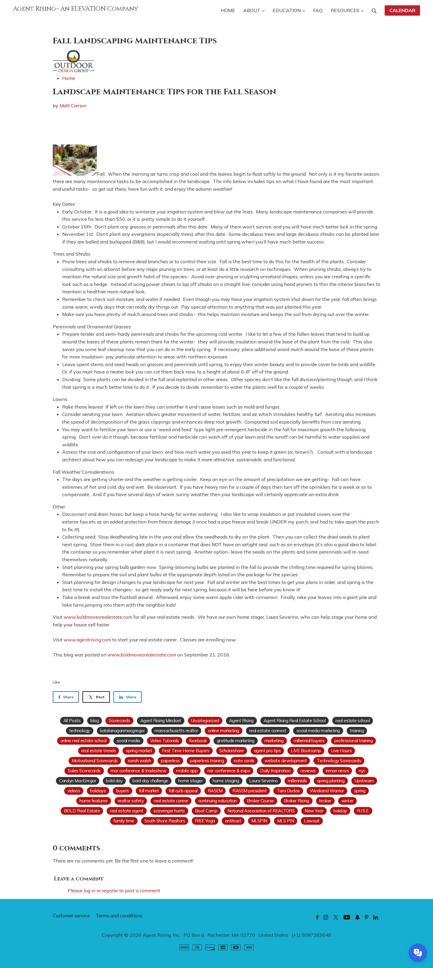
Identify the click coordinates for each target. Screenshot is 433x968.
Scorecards (119, 720)
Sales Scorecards (84, 770)
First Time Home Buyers (185, 750)
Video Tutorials (164, 740)
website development (286, 760)
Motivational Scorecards (95, 760)
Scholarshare (231, 750)
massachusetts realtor (176, 730)
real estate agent (126, 811)
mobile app (186, 770)
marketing (274, 740)
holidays (98, 791)
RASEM (215, 791)
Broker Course (260, 801)
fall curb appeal (183, 791)
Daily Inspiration (275, 770)
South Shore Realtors (164, 821)
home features (94, 801)
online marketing (223, 730)
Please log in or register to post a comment (114, 890)
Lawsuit (312, 821)
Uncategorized (205, 720)
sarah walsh (139, 760)
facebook (198, 740)
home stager (190, 780)
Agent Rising (241, 720)
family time (123, 821)
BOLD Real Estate (82, 811)
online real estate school (83, 740)
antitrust (233, 821)
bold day (114, 780)
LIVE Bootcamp (306, 750)
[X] (335, 917)
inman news (337, 770)
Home (68, 78)
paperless (170, 760)
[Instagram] (325, 917)
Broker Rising (296, 801)
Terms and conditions (119, 915)
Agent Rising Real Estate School (294, 720)
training (357, 730)
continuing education (217, 801)
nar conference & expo (228, 770)
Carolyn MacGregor (77, 780)
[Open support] (418, 953)
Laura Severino (263, 780)
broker (325, 801)
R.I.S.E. (363, 811)
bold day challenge (150, 780)
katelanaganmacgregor (122, 730)
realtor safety (131, 801)
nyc (362, 770)
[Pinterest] (366, 917)
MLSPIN (259, 821)
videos (73, 791)
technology (79, 730)
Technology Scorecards (339, 760)
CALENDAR (402, 10)
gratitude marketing (235, 740)
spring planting (331, 780)
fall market (149, 791)
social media (128, 740)
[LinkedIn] (375, 917)
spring (360, 791)
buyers (122, 791)
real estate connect (267, 730)
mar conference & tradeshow (138, 770)
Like (56, 682)
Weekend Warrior (327, 791)
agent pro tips (267, 750)
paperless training (207, 760)
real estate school (353, 720)
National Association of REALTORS (261, 811)
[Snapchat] (357, 917)
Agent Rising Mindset (160, 720)
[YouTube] (347, 917)
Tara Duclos (288, 791)
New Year (314, 811)
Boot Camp (206, 811)
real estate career (171, 801)
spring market (139, 750)
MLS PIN (285, 821)
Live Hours (341, 750)
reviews (308, 770)
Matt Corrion (73, 105)
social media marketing (318, 730)
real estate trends (98, 750)
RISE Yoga (205, 821)
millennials (297, 780)
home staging (226, 780)
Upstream (364, 780)
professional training (353, 740)
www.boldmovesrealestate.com (98, 617)
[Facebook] (317, 917)
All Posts (72, 720)
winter (347, 801)
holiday (340, 811)
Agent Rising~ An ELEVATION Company (75, 9)
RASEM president (249, 791)
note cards (244, 760)
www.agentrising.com (87, 640)
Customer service (71, 915)
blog (94, 720)
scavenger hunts (169, 811)
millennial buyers (309, 740)
